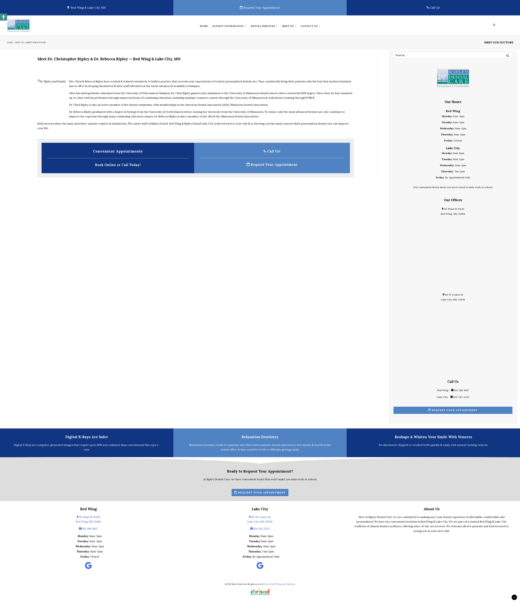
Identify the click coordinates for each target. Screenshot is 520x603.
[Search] (453, 55)
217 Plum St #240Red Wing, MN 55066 (88, 519)
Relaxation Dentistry (260, 437)
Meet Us (288, 26)
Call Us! (434, 7)
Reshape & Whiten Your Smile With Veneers (433, 437)
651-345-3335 (461, 397)
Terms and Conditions (285, 584)
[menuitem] (204, 27)
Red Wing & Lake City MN (87, 7)
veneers (482, 445)
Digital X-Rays (22, 445)
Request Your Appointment (261, 7)
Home (204, 26)
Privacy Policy (269, 584)
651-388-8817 (461, 390)
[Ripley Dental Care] (18, 25)
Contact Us (309, 26)
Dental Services (263, 26)
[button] (3, 17)
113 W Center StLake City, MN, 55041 (259, 519)
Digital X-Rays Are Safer (86, 437)
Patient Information (228, 26)
